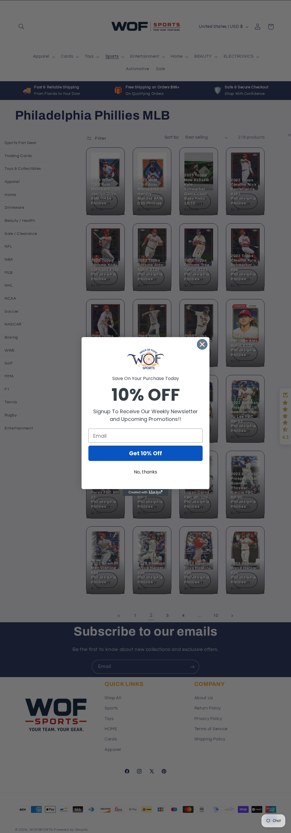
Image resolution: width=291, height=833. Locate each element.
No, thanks (145, 472)
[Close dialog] (202, 344)
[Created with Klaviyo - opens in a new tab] (145, 492)
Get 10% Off (145, 453)
